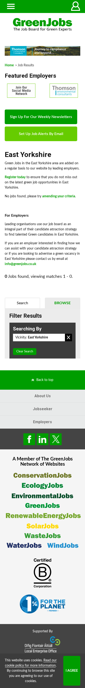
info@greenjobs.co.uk (20, 264)
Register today (15, 177)
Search (22, 303)
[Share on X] (56, 439)
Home (9, 65)
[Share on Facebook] (29, 439)
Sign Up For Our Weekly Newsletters (41, 117)
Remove (68, 337)
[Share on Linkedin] (42, 439)
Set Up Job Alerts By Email (41, 134)
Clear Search (24, 351)
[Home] (42, 25)
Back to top (44, 380)
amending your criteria (58, 196)
